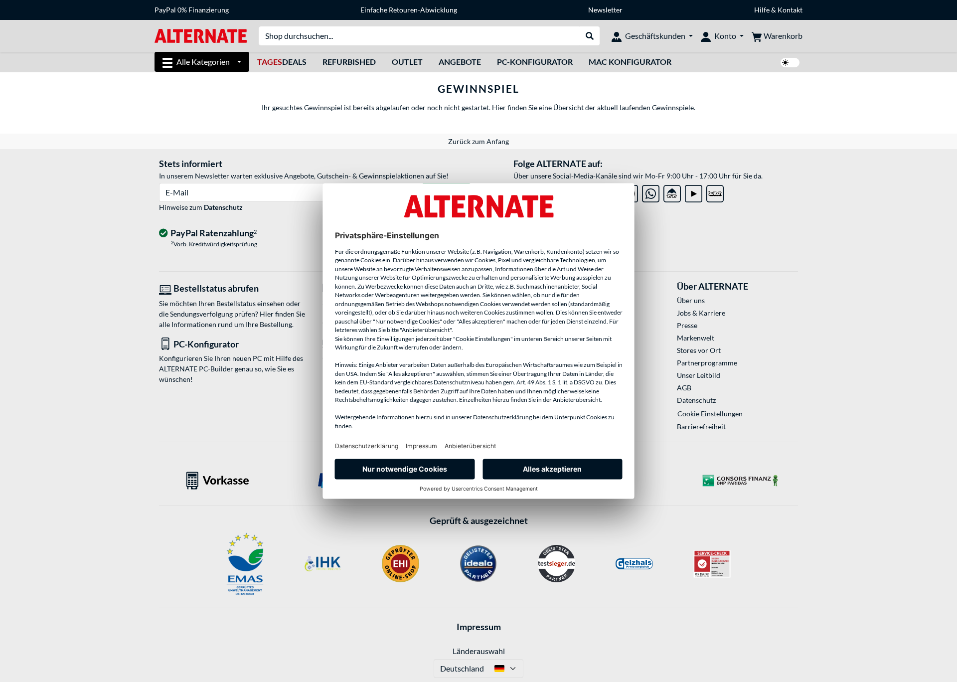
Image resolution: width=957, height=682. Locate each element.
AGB (684, 387)
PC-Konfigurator (535, 61)
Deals (282, 61)
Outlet (407, 61)
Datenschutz (223, 207)
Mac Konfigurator (630, 61)
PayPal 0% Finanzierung (192, 9)
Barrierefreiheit (701, 426)
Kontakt (790, 9)
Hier (498, 107)
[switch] (790, 62)
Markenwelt (695, 338)
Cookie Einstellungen (710, 413)
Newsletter (605, 9)
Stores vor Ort (699, 350)
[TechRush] (672, 191)
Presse (687, 325)
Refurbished (349, 61)
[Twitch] (715, 191)
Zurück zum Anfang (478, 141)
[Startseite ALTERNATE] (201, 35)
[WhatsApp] (650, 191)
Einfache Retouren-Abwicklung (408, 9)
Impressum (479, 626)
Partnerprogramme (707, 362)
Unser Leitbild (698, 375)
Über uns (691, 300)
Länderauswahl (479, 651)
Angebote (460, 61)
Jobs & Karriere (701, 313)
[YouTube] (693, 191)
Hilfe (762, 9)
